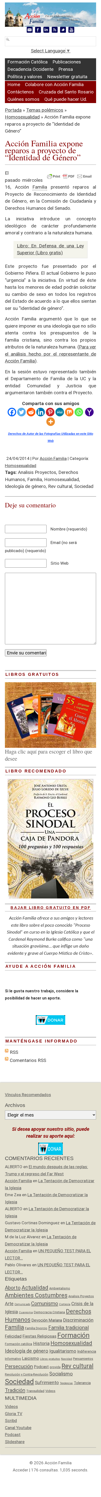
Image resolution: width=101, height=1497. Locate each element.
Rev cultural (60, 486)
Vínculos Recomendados (28, 1094)
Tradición (15, 1390)
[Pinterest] (50, 412)
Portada (13, 110)
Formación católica (18, 1344)
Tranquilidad (35, 1391)
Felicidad (13, 1336)
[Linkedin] (40, 412)
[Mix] (69, 412)
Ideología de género (25, 486)
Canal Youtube (18, 1427)
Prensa (65, 69)
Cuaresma (26, 1312)
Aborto (13, 1288)
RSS (14, 1052)
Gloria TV (13, 1413)
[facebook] (38, 30)
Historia (41, 1343)
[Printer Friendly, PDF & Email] (69, 176)
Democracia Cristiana (49, 1312)
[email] (30, 30)
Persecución (19, 1366)
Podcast (41, 1366)
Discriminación (78, 1320)
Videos (50, 1391)
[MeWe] (59, 412)
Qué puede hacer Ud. (65, 99)
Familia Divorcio (36, 1328)
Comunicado (22, 1304)
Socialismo (61, 1374)
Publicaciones (66, 62)
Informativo (13, 1359)
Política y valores (24, 76)
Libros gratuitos (50, 1359)
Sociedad (83, 486)
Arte (9, 1303)
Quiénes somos (23, 99)
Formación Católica (27, 62)
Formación (73, 1335)
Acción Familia (53, 458)
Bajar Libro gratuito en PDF (51, 908)
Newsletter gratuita (67, 76)
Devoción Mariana (46, 1320)
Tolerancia (82, 1383)
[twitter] (63, 30)
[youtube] (71, 30)
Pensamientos (83, 1359)
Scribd (11, 1420)
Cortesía (64, 1304)
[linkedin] (46, 30)
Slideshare (15, 1441)
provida (55, 1367)
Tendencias (66, 1383)
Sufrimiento (47, 1382)
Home (13, 84)
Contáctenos (20, 92)
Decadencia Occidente (30, 69)
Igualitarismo (62, 1351)
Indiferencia (86, 1351)
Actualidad (35, 1287)
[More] (50, 421)
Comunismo (44, 1303)
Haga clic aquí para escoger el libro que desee (48, 755)
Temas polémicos (44, 110)
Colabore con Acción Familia (54, 84)
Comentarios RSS (28, 1060)
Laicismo (30, 1358)
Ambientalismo (59, 1288)
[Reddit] (31, 412)
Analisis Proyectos (37, 472)
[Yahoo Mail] (89, 412)
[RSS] (55, 30)
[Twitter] (21, 412)
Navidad (66, 1359)
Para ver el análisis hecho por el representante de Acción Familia (50, 354)
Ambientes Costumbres (36, 1295)
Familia (34, 479)
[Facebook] (12, 412)
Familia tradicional (68, 1328)
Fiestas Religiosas (39, 1336)
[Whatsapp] (79, 412)
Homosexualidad (22, 117)
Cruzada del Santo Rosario (66, 92)
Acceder (20, 1469)
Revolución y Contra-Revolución (26, 1374)
